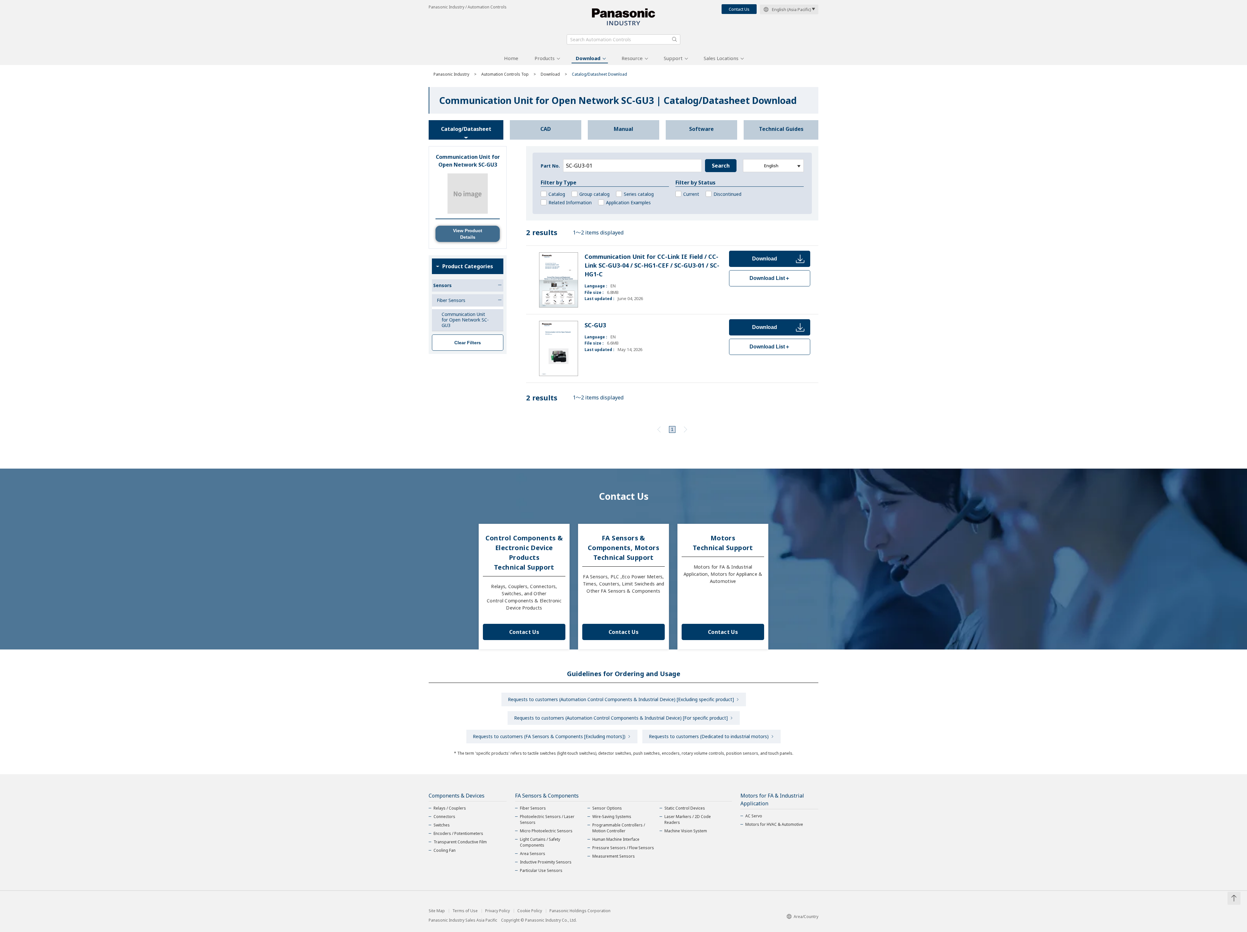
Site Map (437, 911)
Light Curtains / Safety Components (540, 842)
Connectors (444, 816)
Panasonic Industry (451, 74)
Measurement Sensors (613, 856)
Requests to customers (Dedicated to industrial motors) (709, 736)
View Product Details (467, 234)
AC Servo (753, 816)
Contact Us (739, 9)
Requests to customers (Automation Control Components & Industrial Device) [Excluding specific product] (621, 699)
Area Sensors (532, 853)
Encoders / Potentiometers (458, 833)
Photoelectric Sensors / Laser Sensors (547, 819)
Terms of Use (465, 911)
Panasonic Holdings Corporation (580, 911)
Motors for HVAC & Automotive (774, 824)
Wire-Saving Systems (611, 816)
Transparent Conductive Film (460, 842)
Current (691, 194)
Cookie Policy (529, 911)
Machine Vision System (685, 831)
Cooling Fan (445, 850)
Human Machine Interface (615, 839)
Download (588, 58)
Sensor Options (607, 808)
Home (511, 58)
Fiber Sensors (533, 808)
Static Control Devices (684, 808)
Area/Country (806, 916)
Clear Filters (467, 342)
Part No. (550, 166)
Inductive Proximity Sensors (546, 862)
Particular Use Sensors (541, 870)
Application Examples (628, 202)
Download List (769, 278)
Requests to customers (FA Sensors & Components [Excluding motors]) (549, 736)
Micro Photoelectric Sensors (546, 831)
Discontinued (727, 194)
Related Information (570, 202)
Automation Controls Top (505, 74)
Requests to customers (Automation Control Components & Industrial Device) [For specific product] (621, 718)
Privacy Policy (497, 911)
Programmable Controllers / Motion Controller (618, 828)
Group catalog (594, 194)
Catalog (556, 194)
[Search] (674, 39)
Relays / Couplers (450, 808)
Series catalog (639, 194)
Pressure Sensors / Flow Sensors (623, 847)
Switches (442, 825)
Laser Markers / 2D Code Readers (687, 819)
